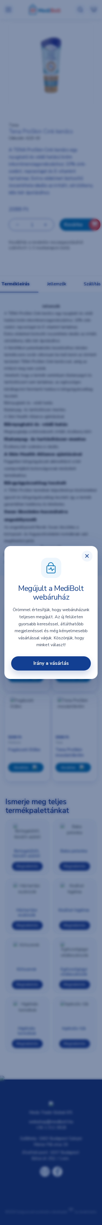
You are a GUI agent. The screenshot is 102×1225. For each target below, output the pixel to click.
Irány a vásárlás (51, 663)
